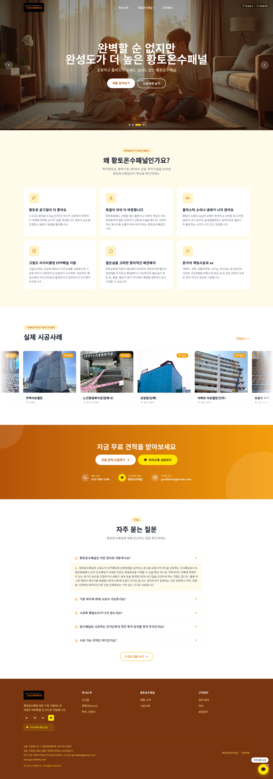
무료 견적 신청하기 (113, 460)
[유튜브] (43, 718)
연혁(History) (90, 706)
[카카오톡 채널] (51, 718)
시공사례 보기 (151, 78)
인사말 (85, 700)
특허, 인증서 (88, 712)
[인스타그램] (35, 718)
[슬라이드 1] (129, 125)
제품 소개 (145, 700)
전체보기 (241, 338)
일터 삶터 (204, 700)
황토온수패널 (145, 7)
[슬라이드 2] (133, 125)
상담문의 (203, 712)
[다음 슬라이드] (264, 65)
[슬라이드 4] (141, 125)
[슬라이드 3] (136, 125)
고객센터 (167, 7)
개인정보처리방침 (230, 752)
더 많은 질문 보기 (134, 656)
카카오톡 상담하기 (160, 460)
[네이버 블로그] (27, 718)
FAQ (201, 706)
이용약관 (245, 752)
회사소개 (123, 7)
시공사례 (145, 706)
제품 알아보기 (121, 77)
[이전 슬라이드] (8, 65)
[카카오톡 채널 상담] (263, 769)
